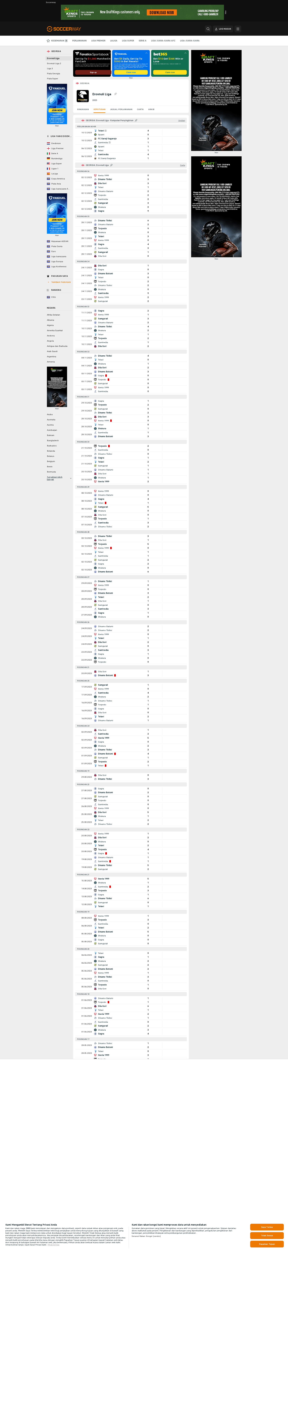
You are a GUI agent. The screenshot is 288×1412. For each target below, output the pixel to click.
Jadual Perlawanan (121, 109)
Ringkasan (83, 109)
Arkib (151, 109)
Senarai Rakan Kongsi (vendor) (146, 1236)
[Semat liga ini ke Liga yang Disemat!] (115, 94)
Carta (140, 109)
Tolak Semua (267, 1235)
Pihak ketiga (53, 1245)
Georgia (84, 83)
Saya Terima (267, 1227)
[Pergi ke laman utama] (70, 29)
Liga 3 (50, 68)
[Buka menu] (238, 29)
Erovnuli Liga (53, 58)
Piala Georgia (53, 73)
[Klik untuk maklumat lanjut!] (131, 132)
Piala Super (52, 78)
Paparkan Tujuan (267, 1244)
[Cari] (208, 29)
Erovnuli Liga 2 (54, 63)
